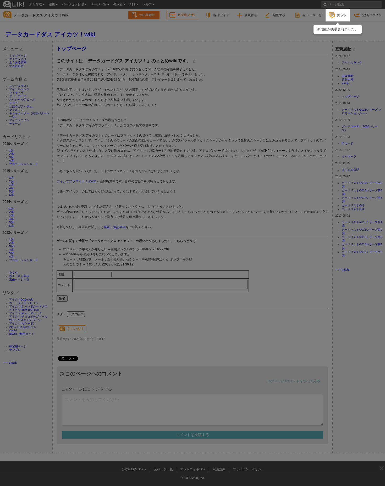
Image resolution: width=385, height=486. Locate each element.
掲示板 (341, 15)
